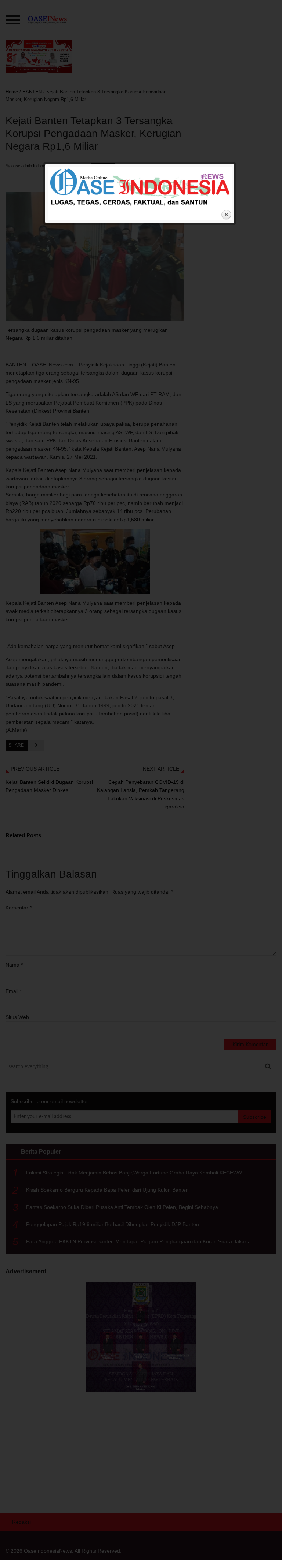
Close (226, 214)
